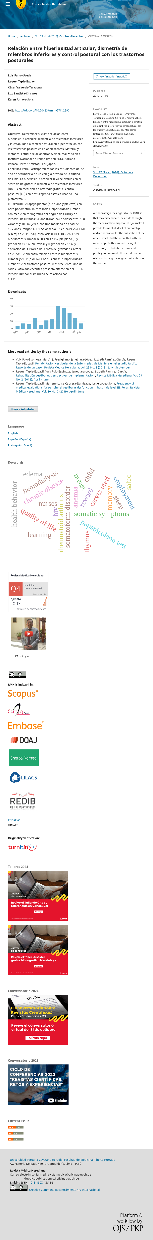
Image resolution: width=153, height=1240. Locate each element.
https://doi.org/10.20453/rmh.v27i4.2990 (42, 110)
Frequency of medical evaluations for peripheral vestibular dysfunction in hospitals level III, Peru (75, 385)
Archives (25, 36)
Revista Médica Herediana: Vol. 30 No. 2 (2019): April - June (78, 389)
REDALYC (14, 820)
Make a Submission (23, 409)
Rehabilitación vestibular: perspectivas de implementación (55, 375)
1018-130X (36, 1182)
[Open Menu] (8, 4)
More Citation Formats (109, 153)
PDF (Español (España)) (113, 76)
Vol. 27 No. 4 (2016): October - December (59, 36)
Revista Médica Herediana (49, 4)
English (13, 433)
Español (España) (19, 439)
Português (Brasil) (20, 445)
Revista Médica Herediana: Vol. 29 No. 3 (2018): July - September (87, 367)
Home (11, 36)
